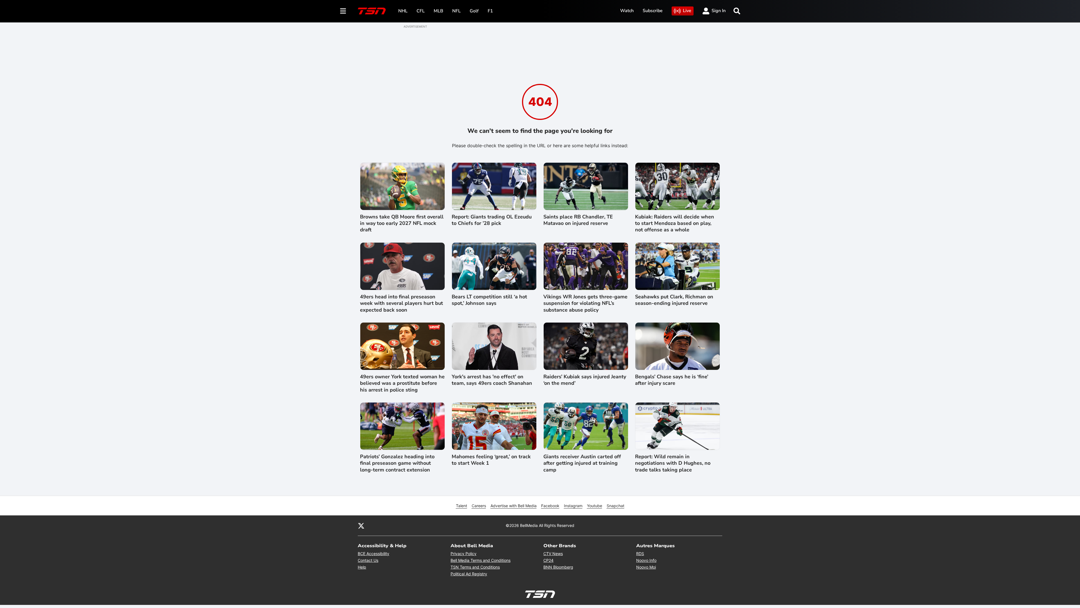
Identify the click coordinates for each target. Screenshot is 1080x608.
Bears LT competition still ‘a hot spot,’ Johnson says (489, 300)
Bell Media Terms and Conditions (480, 560)
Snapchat (615, 505)
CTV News (553, 553)
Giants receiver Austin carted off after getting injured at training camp (582, 463)
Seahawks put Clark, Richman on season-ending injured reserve (674, 300)
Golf (474, 11)
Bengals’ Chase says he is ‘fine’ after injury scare (671, 380)
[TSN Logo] (372, 11)
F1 (490, 11)
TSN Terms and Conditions (475, 567)
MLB (438, 11)
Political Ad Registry (469, 573)
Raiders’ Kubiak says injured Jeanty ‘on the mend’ (584, 380)
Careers (479, 505)
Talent (461, 505)
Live (687, 11)
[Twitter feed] (361, 525)
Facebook (550, 505)
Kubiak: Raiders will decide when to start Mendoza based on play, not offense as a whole (674, 223)
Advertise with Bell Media (513, 505)
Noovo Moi (646, 567)
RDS (640, 553)
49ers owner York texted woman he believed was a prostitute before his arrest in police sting (402, 383)
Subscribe (653, 11)
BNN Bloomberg (558, 567)
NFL (456, 11)
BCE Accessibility (373, 553)
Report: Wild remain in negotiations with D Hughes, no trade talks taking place (672, 463)
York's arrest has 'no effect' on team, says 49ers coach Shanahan (492, 380)
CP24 (548, 560)
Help (362, 567)
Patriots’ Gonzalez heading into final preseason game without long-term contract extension (397, 463)
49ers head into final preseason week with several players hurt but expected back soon (401, 303)
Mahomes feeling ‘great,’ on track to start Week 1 (491, 459)
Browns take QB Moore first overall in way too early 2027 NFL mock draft (402, 223)
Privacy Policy (463, 553)
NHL (403, 11)
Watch (627, 11)
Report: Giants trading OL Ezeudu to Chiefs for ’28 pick (492, 220)
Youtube (594, 505)
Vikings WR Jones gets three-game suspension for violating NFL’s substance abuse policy (585, 303)
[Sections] (343, 11)
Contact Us (368, 560)
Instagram (573, 505)
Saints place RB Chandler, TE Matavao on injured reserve (578, 220)
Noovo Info (646, 560)
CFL (421, 11)
